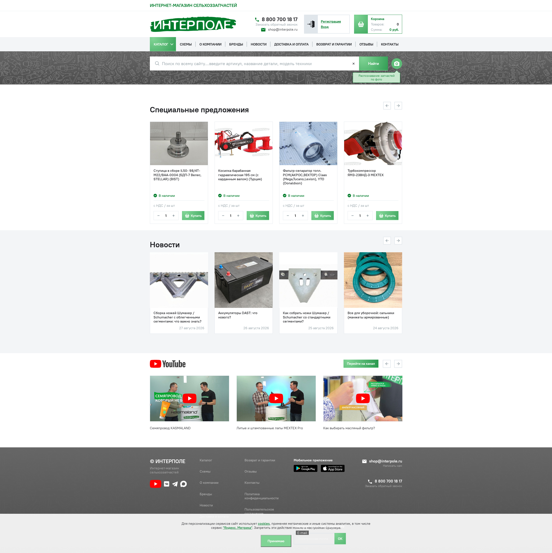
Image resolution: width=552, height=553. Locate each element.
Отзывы (251, 471)
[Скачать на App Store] (333, 468)
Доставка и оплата (214, 516)
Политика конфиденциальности (262, 496)
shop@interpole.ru (283, 29)
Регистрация (331, 21)
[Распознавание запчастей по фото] (396, 63)
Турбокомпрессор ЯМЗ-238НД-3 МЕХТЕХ (366, 173)
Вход (325, 27)
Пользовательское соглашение (259, 511)
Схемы (205, 471)
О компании (209, 482)
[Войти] (311, 24)
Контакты (252, 482)
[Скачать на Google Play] (305, 468)
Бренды (206, 494)
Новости (206, 505)
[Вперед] (398, 106)
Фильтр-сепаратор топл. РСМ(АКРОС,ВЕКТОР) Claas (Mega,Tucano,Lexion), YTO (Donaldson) (305, 177)
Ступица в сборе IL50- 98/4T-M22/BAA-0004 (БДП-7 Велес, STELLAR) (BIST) (177, 175)
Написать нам (392, 466)
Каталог (206, 460)
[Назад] (387, 106)
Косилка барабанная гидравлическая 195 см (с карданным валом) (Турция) (240, 175)
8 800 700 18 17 (280, 19)
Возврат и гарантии (260, 460)
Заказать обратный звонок (277, 24)
